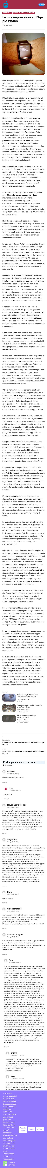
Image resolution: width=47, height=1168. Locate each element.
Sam (9, 892)
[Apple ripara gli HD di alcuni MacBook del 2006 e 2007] (9, 698)
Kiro (11, 788)
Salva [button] (32, 1129)
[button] (5, 1162)
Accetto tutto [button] (23, 1129)
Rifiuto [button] (39, 1129)
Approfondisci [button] (8, 1159)
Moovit (29, 447)
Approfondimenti (19, 12)
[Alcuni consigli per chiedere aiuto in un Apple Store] (9, 708)
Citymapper (39, 447)
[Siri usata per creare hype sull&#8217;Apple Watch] (9, 719)
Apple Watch (7, 12)
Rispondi (4, 782)
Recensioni (30, 12)
